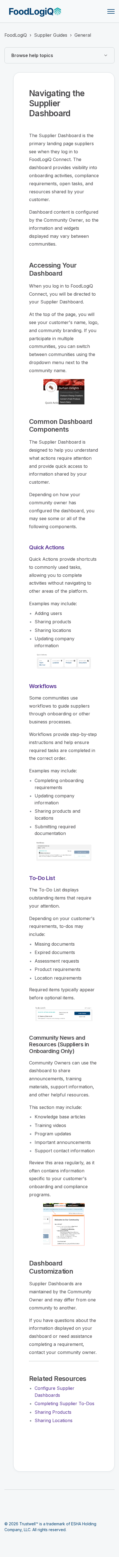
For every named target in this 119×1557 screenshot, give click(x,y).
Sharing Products (53, 1412)
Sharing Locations (54, 1420)
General (82, 35)
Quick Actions (46, 547)
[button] (59, 55)
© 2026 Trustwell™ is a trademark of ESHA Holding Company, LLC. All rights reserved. (50, 1526)
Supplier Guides (50, 35)
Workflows (43, 686)
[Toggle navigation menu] (111, 11)
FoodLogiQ (15, 35)
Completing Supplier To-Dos (64, 1403)
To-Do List (42, 878)
